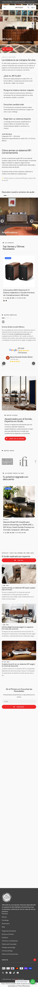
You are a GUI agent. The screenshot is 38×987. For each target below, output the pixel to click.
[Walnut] (4, 300)
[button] (5, 7)
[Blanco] (8, 300)
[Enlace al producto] (19, 271)
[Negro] (6, 300)
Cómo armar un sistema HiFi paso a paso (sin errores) (18, 589)
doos (22, 979)
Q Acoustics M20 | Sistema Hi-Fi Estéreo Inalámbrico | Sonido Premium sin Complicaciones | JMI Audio (18, 292)
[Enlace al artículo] (19, 574)
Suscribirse (20, 707)
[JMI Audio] (19, 897)
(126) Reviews (22, 352)
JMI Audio (21, 348)
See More (14, 368)
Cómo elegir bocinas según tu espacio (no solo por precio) (17, 628)
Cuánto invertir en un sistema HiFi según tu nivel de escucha (18, 665)
